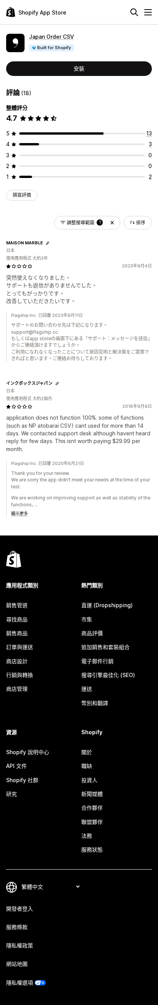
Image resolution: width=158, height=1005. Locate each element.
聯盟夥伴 (92, 822)
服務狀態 (92, 849)
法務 (86, 835)
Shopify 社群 (22, 780)
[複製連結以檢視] (47, 243)
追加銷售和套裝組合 (105, 647)
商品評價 (92, 633)
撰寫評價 (22, 195)
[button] (112, 222)
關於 (86, 752)
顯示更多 (19, 513)
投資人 (89, 780)
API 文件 (16, 766)
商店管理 (17, 688)
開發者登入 (19, 908)
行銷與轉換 (19, 675)
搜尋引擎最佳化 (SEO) (108, 675)
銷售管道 (17, 605)
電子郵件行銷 (97, 661)
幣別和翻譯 (94, 703)
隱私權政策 (19, 945)
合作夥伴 (92, 807)
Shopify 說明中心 (27, 752)
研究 (11, 794)
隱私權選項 (19, 982)
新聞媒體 (92, 794)
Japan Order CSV (51, 36)
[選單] (148, 12)
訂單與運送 (19, 647)
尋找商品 (17, 619)
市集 (86, 619)
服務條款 (17, 927)
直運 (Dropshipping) (107, 605)
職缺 (86, 766)
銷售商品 (17, 633)
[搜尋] (134, 12)
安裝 (79, 68)
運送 (86, 688)
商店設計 (17, 661)
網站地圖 (17, 964)
